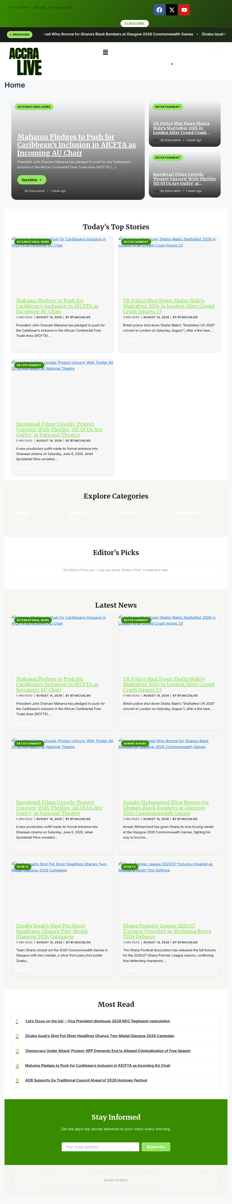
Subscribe (156, 1147)
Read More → (25, 345)
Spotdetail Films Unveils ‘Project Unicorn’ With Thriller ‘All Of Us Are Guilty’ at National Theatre (184, 179)
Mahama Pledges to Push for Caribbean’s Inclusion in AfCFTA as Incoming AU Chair (76, 144)
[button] (105, 52)
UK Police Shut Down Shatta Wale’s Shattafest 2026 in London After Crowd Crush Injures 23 (181, 128)
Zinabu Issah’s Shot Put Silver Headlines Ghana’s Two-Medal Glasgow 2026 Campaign (52, 931)
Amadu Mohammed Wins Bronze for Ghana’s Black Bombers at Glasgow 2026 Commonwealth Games (166, 808)
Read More (29, 179)
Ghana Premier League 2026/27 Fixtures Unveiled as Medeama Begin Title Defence (167, 931)
